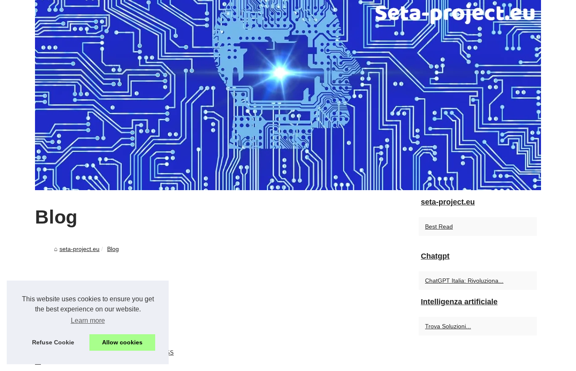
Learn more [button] (88, 320)
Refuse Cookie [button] (53, 342)
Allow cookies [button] (122, 342)
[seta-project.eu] (288, 95)
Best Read (439, 226)
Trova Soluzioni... (448, 326)
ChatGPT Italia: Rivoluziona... (464, 280)
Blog (113, 249)
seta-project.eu (79, 249)
